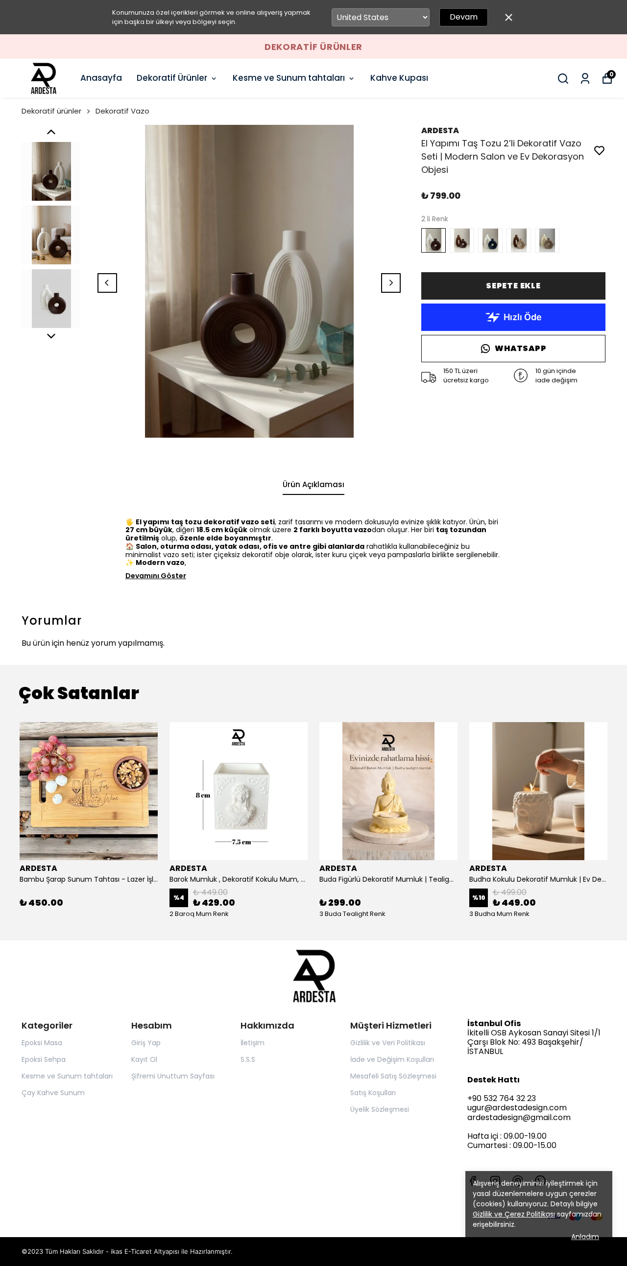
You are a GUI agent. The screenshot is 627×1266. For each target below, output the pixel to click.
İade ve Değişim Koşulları (392, 1059)
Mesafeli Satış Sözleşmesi (393, 1076)
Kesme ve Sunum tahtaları (289, 78)
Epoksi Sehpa (44, 1059)
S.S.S (248, 1059)
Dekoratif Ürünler (172, 78)
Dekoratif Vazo (122, 111)
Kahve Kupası (399, 78)
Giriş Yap (146, 1043)
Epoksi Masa (42, 1043)
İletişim (253, 1043)
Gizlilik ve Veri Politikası (387, 1043)
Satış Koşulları (373, 1093)
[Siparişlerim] (585, 78)
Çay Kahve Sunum (53, 1093)
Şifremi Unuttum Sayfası (173, 1076)
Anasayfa (101, 78)
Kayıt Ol (144, 1059)
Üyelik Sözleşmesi (379, 1109)
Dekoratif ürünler (51, 111)
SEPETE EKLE (513, 285)
